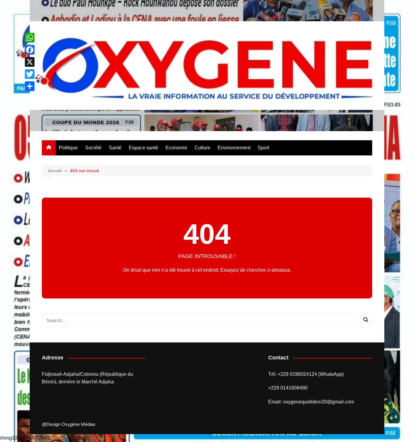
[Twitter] (30, 74)
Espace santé (143, 147)
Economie (176, 147)
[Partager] (30, 86)
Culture (202, 147)
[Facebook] (30, 50)
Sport (263, 147)
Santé (115, 147)
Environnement (234, 147)
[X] (30, 62)
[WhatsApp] (30, 38)
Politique (68, 147)
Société (93, 147)
